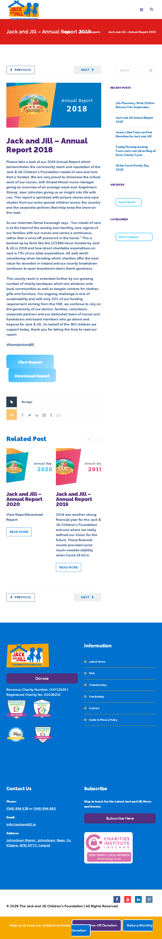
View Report (30, 362)
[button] (153, 10)
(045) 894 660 (44, 809)
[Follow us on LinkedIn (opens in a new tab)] (138, 899)
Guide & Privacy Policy (103, 719)
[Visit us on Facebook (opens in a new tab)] (116, 899)
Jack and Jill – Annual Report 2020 (24, 499)
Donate (42, 678)
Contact (94, 708)
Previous (23, 70)
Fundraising (96, 696)
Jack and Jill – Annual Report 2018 (47, 145)
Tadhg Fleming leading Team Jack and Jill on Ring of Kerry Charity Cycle (136, 151)
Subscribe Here (120, 818)
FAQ (91, 673)
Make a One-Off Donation (96, 925)
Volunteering (97, 685)
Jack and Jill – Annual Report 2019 (74, 499)
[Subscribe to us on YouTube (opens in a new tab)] (127, 899)
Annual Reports (89, 32)
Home (67, 32)
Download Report (32, 376)
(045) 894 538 (17, 809)
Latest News (97, 661)
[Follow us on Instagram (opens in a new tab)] (149, 899)
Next (85, 70)
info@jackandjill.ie (21, 824)
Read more (19, 532)
